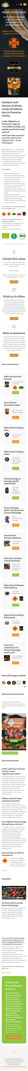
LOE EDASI (14, 281)
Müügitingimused (21, 1066)
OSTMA (15, 392)
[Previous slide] (3, 732)
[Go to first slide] (25, 732)
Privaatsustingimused (8, 1066)
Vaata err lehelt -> (7, 972)
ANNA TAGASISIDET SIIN (14, 1037)
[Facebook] (16, 4)
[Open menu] (24, 4)
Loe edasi (4, 870)
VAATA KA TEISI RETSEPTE (10, 753)
